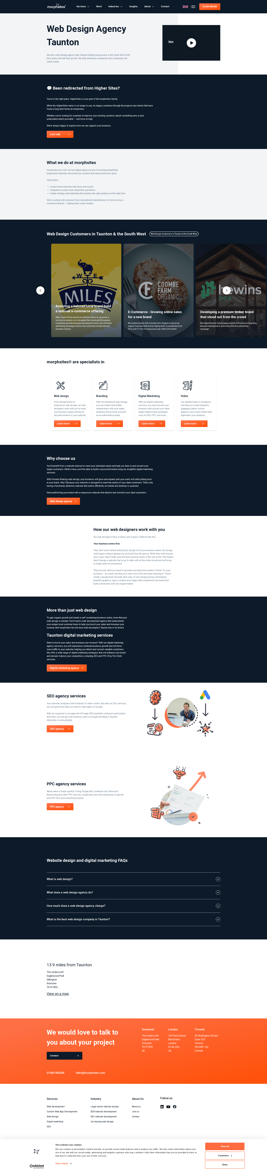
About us (136, 1106)
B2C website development (104, 1116)
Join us (135, 1111)
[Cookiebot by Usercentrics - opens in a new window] (37, 1166)
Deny (224, 1164)
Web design (52, 1116)
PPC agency (57, 806)
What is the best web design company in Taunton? (78, 919)
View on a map (58, 994)
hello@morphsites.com (90, 1072)
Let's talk (55, 134)
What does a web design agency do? (70, 892)
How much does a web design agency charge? (76, 905)
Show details (61, 1163)
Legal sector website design (105, 1106)
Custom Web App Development (62, 1111)
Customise (223, 1155)
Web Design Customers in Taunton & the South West (174, 234)
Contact (54, 1055)
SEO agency (57, 728)
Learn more (63, 423)
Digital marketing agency (64, 668)
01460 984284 (210, 6)
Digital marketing (55, 1121)
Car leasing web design (102, 1121)
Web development (56, 1106)
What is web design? (60, 879)
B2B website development (104, 1111)
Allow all (225, 1146)
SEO (49, 1126)
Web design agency (61, 501)
